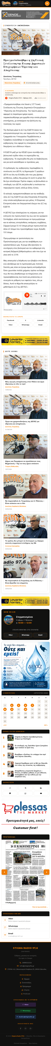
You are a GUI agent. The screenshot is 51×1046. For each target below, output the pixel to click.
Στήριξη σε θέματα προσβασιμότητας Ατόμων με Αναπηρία (28, 738)
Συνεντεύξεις (26, 982)
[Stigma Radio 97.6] (6, 3)
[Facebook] (21, 1028)
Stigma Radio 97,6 (18, 1036)
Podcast (26, 994)
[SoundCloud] (30, 1028)
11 (11, 709)
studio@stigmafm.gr (27, 1017)
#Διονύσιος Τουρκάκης (12, 83)
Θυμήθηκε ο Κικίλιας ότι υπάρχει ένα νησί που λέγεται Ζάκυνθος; (30, 755)
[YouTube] (26, 1028)
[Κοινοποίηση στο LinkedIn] (41, 788)
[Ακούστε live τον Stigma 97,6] (47, 3)
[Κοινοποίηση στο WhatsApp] (25, 793)
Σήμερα (26, 979)
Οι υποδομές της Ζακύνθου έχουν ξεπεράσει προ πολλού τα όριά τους (31, 746)
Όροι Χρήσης (33, 1043)
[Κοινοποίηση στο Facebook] (10, 788)
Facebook (10, 320)
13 (25, 709)
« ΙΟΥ (5, 725)
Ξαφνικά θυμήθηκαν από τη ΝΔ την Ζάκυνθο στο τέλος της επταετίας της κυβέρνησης (31, 764)
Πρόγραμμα (26, 986)
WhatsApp (25, 325)
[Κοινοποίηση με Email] (41, 793)
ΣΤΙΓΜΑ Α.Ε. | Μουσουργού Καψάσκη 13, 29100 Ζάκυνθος (26, 969)
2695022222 (27, 963)
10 (5, 709)
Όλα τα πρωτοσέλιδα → (40, 907)
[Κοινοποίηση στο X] (25, 788)
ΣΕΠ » (46, 725)
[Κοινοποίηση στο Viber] (10, 793)
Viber (11, 325)
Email (40, 325)
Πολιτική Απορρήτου (20, 1043)
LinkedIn (40, 320)
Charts (26, 990)
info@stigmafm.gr (27, 966)
